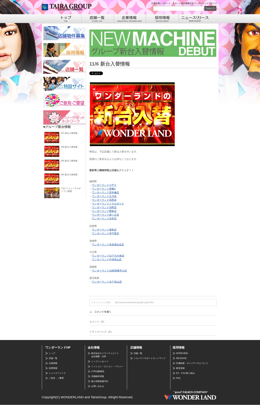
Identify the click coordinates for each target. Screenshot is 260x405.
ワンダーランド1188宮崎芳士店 (109, 270)
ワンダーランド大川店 (104, 196)
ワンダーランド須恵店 (104, 207)
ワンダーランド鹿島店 (104, 229)
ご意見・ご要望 (56, 378)
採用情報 (53, 368)
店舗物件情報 (97, 376)
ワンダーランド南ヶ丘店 (105, 214)
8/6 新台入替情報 (69, 147)
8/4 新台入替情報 (69, 174)
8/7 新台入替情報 (69, 133)
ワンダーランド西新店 (104, 211)
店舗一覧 (53, 358)
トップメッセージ (99, 361)
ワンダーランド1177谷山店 (107, 281)
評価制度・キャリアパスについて (192, 363)
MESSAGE (181, 358)
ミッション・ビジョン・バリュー (107, 366)
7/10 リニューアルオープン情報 (71, 189)
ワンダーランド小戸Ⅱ (104, 185)
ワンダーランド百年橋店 (105, 192)
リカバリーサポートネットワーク (150, 358)
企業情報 (53, 363)
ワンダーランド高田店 (104, 200)
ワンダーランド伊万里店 (105, 233)
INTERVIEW (182, 353)
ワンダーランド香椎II (103, 188)
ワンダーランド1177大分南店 (108, 255)
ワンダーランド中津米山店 (107, 259)
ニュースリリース (57, 373)
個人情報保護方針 (99, 381)
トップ (52, 353)
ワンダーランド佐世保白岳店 (108, 244)
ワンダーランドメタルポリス (108, 203)
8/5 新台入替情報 (69, 161)
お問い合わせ (97, 386)
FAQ (178, 378)
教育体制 (180, 368)
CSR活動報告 (97, 371)
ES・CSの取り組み (185, 373)
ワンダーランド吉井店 (104, 218)
